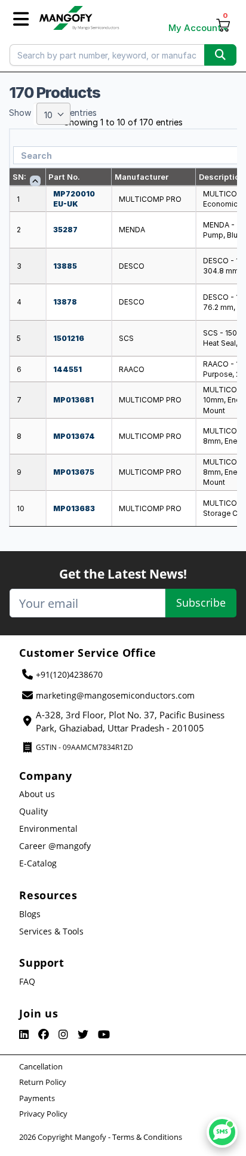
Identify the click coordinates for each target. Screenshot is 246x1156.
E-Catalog (38, 863)
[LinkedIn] (24, 1035)
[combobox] (53, 114)
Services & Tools (51, 931)
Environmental (48, 828)
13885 (65, 266)
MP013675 (73, 472)
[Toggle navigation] (21, 19)
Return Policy (42, 1082)
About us (37, 794)
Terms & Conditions (147, 1137)
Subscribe (201, 602)
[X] (83, 1035)
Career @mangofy (55, 845)
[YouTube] (104, 1035)
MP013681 (73, 399)
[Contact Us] (222, 1132)
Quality (33, 811)
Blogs (30, 914)
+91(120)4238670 (69, 674)
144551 (67, 369)
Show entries (53, 113)
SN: (19, 177)
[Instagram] (63, 1035)
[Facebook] (43, 1035)
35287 (65, 229)
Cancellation (41, 1066)
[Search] (220, 55)
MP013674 (74, 436)
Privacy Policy (43, 1113)
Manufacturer (141, 177)
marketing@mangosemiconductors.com (115, 695)
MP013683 (74, 508)
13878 (65, 301)
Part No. (64, 177)
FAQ (27, 981)
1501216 (68, 338)
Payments (37, 1098)
